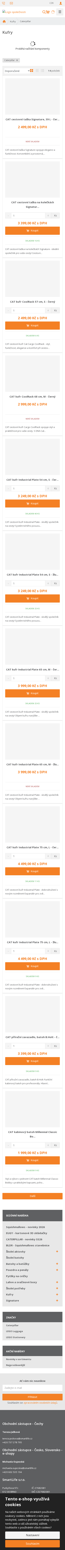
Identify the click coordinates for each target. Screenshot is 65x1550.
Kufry (9, 1294)
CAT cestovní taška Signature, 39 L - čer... (32, 119)
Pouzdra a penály (17, 1270)
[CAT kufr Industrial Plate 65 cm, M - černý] (32, 646)
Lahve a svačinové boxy (21, 1282)
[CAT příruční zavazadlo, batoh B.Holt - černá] (32, 1014)
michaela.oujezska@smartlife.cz (19, 1468)
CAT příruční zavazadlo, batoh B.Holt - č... (32, 1037)
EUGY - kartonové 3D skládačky (26, 1233)
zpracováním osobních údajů (40, 1402)
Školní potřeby (15, 1288)
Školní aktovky (15, 1251)
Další (32, 1196)
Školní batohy (15, 1257)
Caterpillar (9, 60)
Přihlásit (32, 1397)
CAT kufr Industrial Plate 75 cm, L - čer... (33, 847)
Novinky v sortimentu (18, 1359)
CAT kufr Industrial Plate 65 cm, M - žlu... (32, 764)
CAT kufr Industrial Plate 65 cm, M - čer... (32, 669)
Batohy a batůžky (17, 1264)
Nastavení (32, 1535)
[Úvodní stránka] (14, 11)
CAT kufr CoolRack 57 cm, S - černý (32, 301)
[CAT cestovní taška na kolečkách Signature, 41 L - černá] (32, 179)
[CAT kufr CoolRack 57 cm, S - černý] (32, 279)
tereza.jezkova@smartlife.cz (17, 1438)
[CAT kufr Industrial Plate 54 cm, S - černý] (32, 457)
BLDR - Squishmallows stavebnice (27, 1245)
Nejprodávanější (15, 1365)
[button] (43, 3)
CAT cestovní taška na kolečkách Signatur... (32, 204)
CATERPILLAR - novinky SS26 (24, 1239)
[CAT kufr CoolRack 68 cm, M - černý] (32, 374)
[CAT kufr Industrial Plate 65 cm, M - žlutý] (32, 741)
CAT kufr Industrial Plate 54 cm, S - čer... (32, 479)
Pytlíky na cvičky (17, 1276)
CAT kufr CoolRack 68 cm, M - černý (32, 396)
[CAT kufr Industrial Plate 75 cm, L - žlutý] (32, 919)
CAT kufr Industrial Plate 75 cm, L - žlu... (32, 942)
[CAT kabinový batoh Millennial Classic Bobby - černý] (32, 1109)
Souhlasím (32, 1544)
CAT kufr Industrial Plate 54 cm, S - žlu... (32, 574)
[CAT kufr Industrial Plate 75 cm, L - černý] (32, 824)
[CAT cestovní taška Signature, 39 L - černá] (32, 96)
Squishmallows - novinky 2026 (25, 1227)
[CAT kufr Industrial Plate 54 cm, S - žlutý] (32, 552)
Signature (12, 1300)
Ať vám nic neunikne (32, 1381)
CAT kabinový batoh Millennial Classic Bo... (32, 1134)
